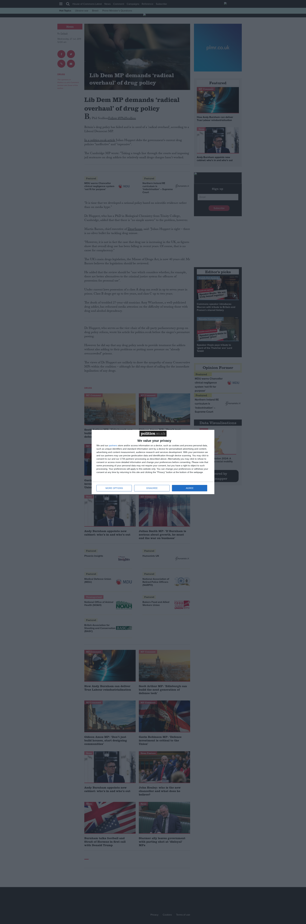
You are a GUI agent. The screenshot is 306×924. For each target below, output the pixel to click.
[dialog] (153, 462)
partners (113, 445)
